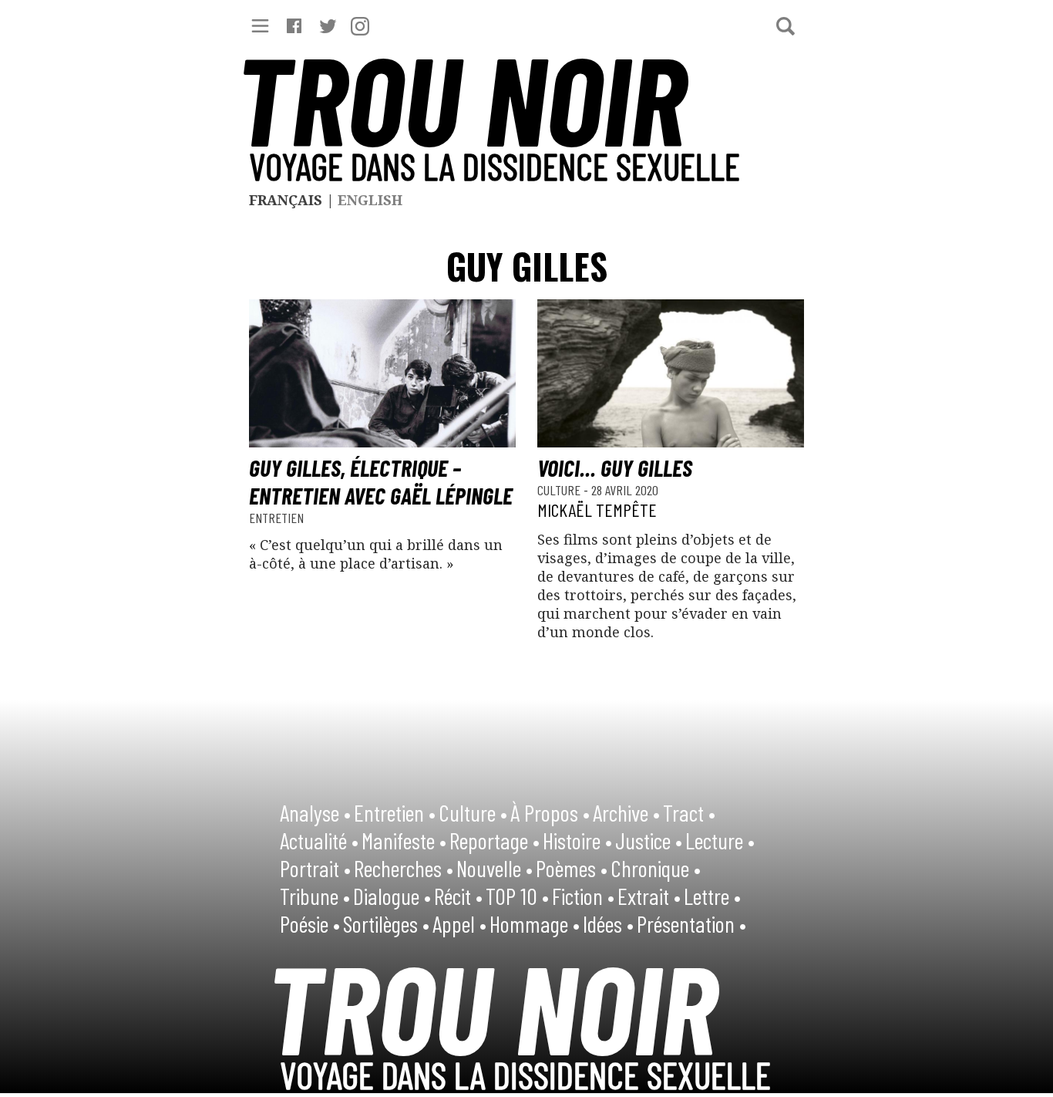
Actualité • (319, 840)
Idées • (608, 923)
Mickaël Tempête (597, 509)
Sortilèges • (386, 923)
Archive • (626, 812)
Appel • (459, 923)
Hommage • (534, 923)
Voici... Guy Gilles (614, 467)
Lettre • (712, 896)
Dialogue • (392, 896)
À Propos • (550, 812)
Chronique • (656, 868)
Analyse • (315, 812)
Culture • (473, 812)
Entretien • (395, 812)
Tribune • (315, 896)
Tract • (689, 812)
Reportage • (494, 840)
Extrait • (649, 896)
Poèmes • (571, 868)
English (370, 200)
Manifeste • (404, 840)
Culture (560, 489)
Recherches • (403, 868)
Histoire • (577, 840)
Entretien (276, 517)
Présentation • (691, 923)
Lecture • (720, 840)
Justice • (648, 840)
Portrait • (315, 868)
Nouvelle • (494, 868)
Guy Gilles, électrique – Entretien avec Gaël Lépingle (381, 481)
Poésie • (310, 923)
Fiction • (583, 896)
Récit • (458, 896)
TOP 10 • (517, 896)
